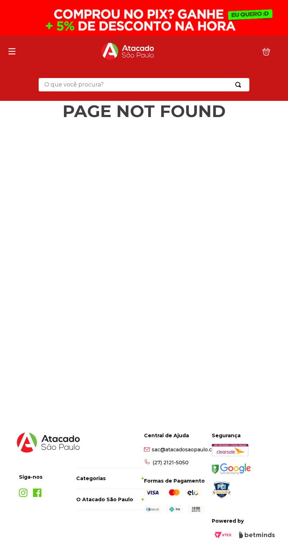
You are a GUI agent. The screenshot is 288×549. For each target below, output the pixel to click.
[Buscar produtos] (239, 84)
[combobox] (144, 84)
